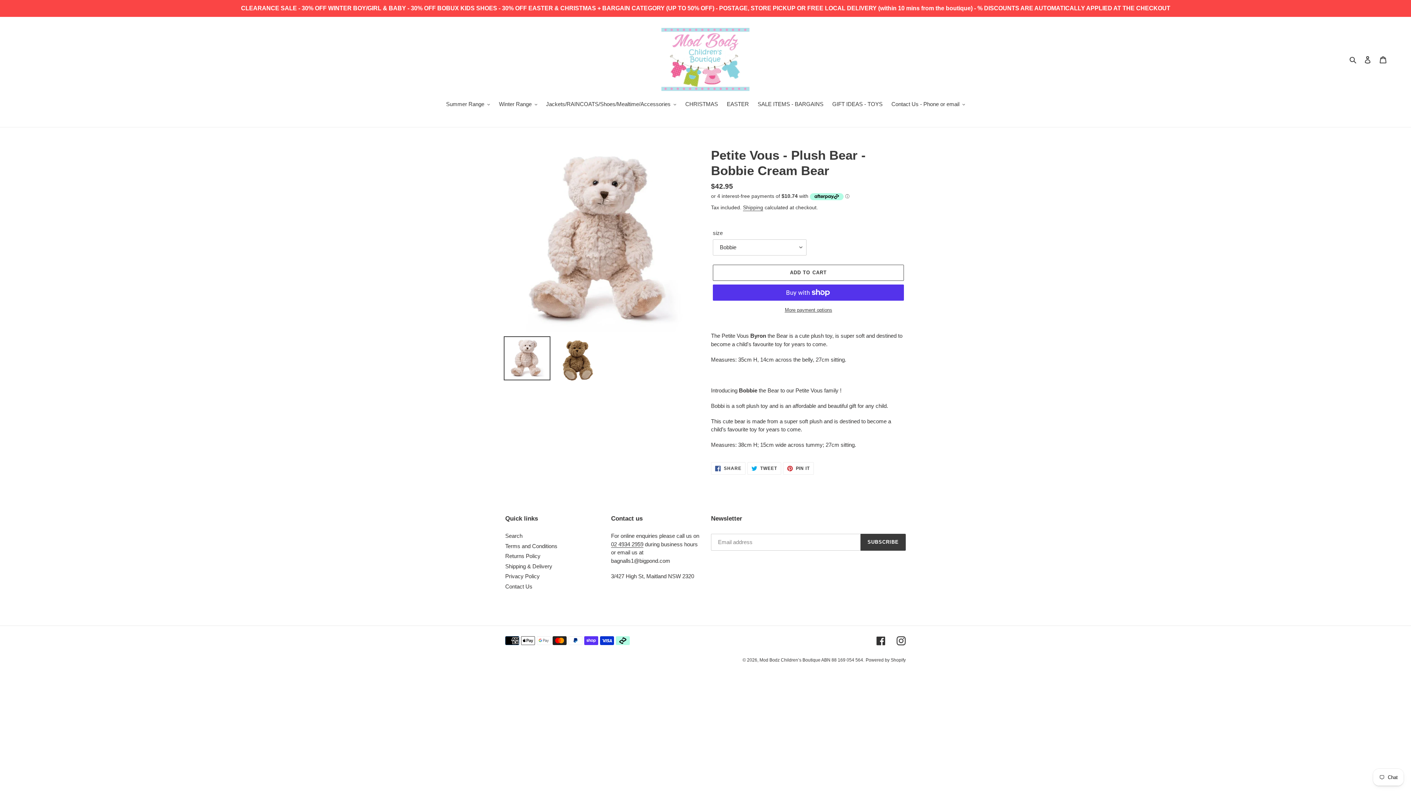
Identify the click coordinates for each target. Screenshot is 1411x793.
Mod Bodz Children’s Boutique (790, 660)
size (718, 233)
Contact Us (518, 586)
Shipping (753, 207)
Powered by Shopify (886, 660)
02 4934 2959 (627, 544)
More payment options (808, 310)
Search (514, 536)
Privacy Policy (522, 576)
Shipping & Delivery (528, 566)
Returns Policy (523, 556)
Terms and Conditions (531, 546)
